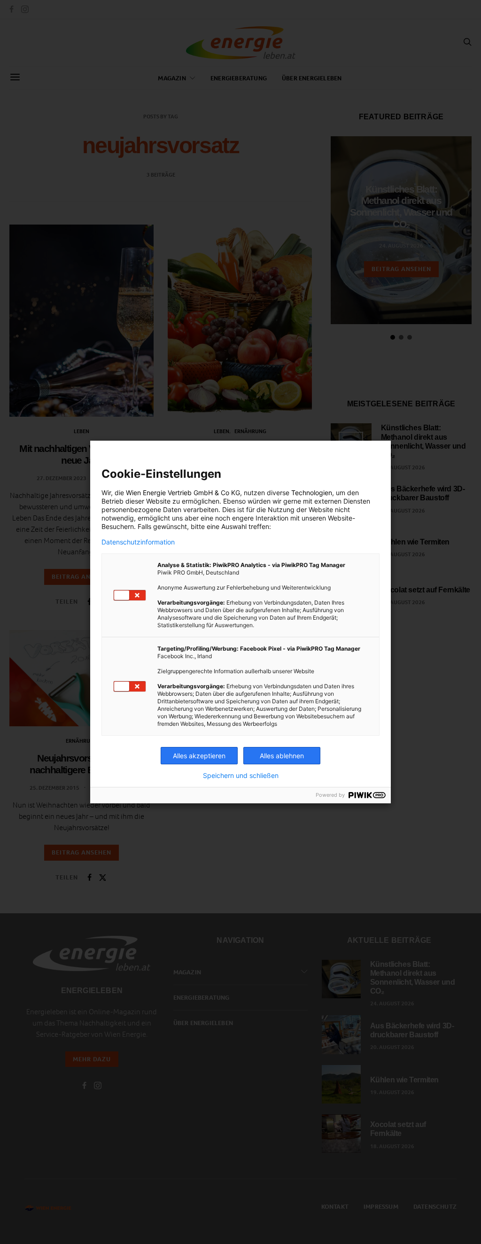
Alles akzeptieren (199, 756)
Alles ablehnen (282, 756)
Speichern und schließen (241, 775)
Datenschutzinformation (138, 542)
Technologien (311, 493)
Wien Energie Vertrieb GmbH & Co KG (183, 493)
